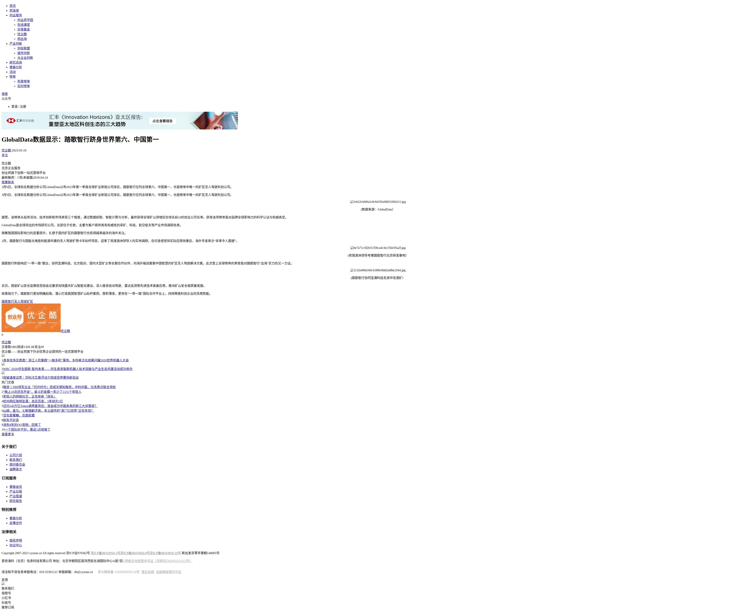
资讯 (12, 5)
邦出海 (22, 39)
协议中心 (15, 545)
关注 (5, 155)
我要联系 (8, 182)
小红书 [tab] (6, 598)
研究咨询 (15, 62)
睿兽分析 (15, 67)
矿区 (30, 301)
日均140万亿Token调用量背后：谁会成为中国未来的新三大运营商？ (50, 406)
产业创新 (15, 43)
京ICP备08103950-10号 (165, 553)
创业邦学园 (25, 20)
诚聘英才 (15, 469)
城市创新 (23, 53)
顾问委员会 (17, 464)
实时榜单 (23, 86)
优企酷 (22, 34)
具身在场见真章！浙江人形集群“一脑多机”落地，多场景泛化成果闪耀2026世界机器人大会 (66, 360)
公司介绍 (15, 455)
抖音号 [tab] (6, 602)
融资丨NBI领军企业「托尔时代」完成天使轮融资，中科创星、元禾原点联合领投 (59, 387)
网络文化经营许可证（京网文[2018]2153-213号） (159, 561)
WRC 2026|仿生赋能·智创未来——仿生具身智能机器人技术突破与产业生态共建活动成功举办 (67, 369)
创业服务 (15, 15)
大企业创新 (25, 57)
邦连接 (14, 10)
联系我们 (15, 459)
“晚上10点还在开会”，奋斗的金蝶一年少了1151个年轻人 (42, 391)
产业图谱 (15, 496)
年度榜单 (23, 81)
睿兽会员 (15, 486)
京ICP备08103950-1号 (105, 553)
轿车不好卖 (11, 420)
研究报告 (15, 501)
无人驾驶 (20, 301)
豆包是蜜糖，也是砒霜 (19, 415)
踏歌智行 (8, 301)
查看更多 (8, 434)
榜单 (12, 76)
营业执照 (148, 572)
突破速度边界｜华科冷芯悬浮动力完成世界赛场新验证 (41, 377)
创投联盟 (23, 48)
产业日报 (15, 491)
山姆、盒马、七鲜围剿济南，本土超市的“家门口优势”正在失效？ (48, 410)
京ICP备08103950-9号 (135, 553)
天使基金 (23, 29)
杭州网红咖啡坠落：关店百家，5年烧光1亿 (33, 401)
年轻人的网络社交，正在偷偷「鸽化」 (30, 396)
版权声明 (15, 540)
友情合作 (15, 523)
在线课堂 (23, 24)
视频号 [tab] (6, 593)
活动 (12, 72)
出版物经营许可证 (168, 572)
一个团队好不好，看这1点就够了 (27, 429)
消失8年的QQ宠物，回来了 (22, 424)
